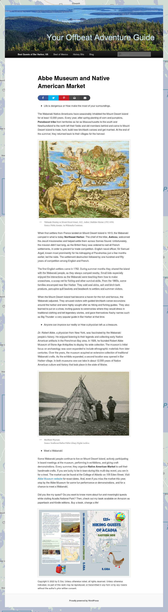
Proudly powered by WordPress (84, 600)
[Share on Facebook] (43, 97)
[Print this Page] (74, 97)
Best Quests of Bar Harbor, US (33, 54)
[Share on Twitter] (53, 97)
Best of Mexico (60, 54)
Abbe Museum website (50, 478)
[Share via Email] (85, 97)
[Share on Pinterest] (64, 97)
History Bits (78, 54)
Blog (91, 54)
